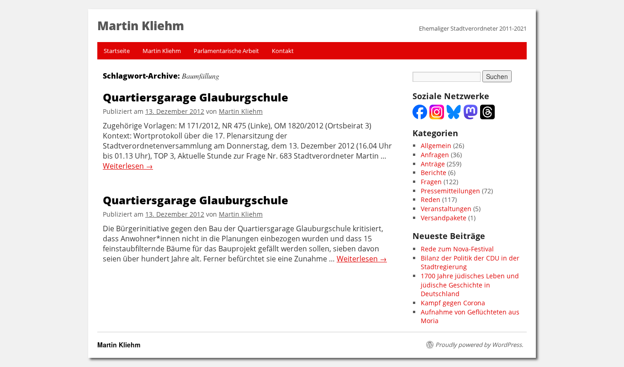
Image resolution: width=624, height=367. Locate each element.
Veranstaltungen (446, 208)
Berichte (433, 172)
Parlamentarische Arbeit (226, 51)
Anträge (433, 164)
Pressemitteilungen (450, 190)
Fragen (431, 181)
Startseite (117, 51)
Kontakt (283, 51)
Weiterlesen (128, 166)
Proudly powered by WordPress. (479, 344)
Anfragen (435, 154)
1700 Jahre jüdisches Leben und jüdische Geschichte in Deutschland (470, 284)
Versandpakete (443, 217)
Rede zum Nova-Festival (457, 249)
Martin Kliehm (162, 51)
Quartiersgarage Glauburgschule (195, 97)
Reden (430, 199)
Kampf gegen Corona (453, 302)
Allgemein (436, 145)
